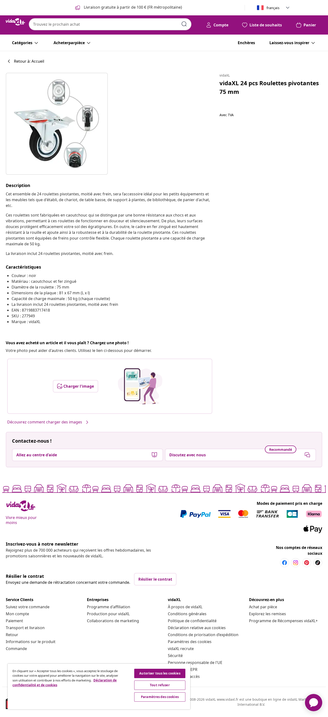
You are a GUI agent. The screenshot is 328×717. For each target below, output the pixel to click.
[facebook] (284, 562)
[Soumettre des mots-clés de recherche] (184, 24)
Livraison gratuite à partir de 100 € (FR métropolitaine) (132, 7)
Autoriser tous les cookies (159, 673)
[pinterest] (306, 562)
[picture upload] (140, 386)
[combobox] (110, 24)
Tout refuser (160, 685)
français (273, 8)
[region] (99, 686)
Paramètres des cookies (190, 641)
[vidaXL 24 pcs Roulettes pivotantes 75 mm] (56, 123)
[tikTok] (317, 562)
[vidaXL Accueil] (15, 21)
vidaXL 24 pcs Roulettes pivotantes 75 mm (269, 87)
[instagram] (295, 562)
